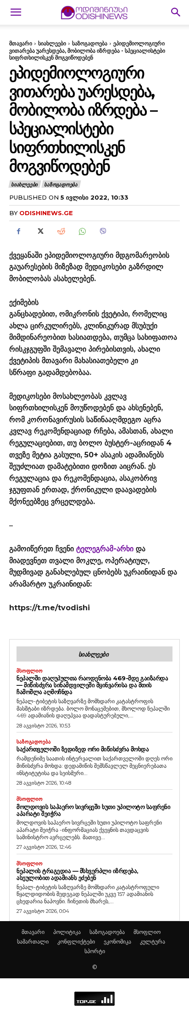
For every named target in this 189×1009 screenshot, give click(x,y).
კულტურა (152, 941)
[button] (15, 12)
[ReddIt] (60, 231)
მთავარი (20, 43)
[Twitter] (39, 231)
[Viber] (103, 231)
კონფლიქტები (76, 941)
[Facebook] (18, 231)
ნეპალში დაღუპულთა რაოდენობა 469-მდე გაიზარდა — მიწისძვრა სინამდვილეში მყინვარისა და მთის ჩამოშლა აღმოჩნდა (92, 684)
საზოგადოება (89, 43)
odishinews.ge (46, 213)
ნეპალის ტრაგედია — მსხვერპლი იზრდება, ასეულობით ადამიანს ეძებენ (78, 874)
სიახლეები (52, 43)
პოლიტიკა (67, 932)
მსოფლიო (30, 671)
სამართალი (33, 941)
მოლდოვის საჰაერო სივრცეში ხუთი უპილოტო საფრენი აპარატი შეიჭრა (93, 810)
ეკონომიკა (117, 941)
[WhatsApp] (81, 231)
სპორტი (94, 951)
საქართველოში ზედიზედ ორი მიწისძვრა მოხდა (83, 749)
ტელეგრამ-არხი (104, 548)
